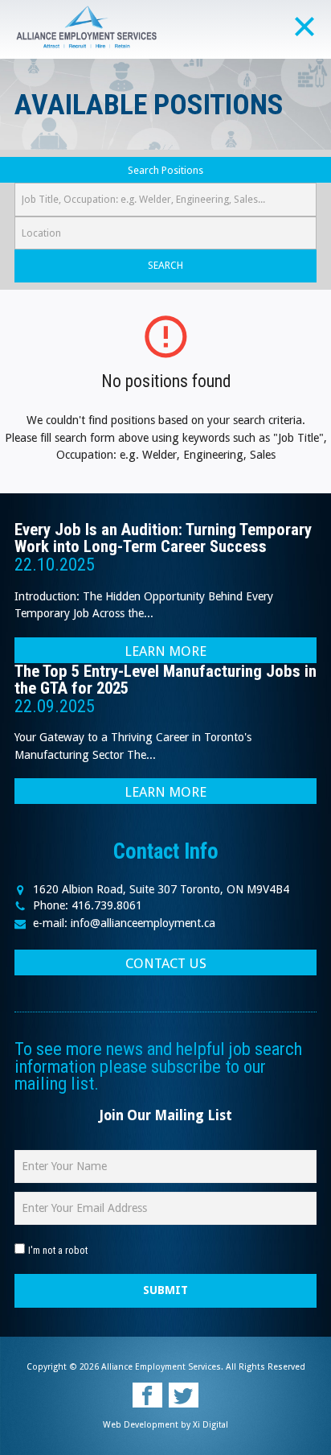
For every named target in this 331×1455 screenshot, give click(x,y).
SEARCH (165, 265)
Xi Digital (210, 1425)
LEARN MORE (165, 651)
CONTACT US (165, 963)
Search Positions (165, 170)
